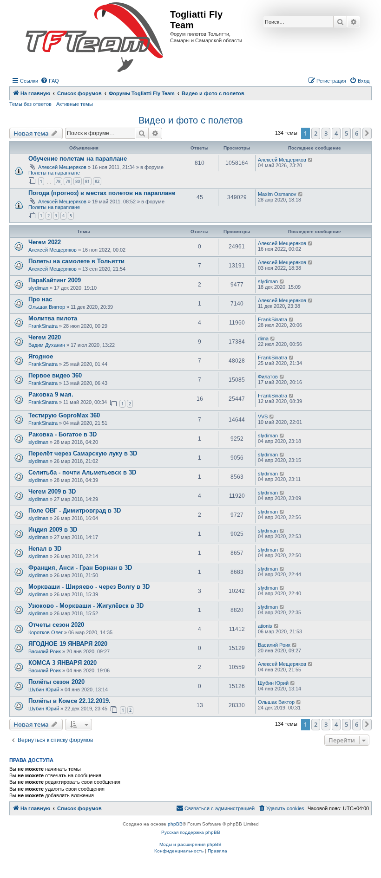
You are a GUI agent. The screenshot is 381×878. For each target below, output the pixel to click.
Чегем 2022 (44, 242)
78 (58, 181)
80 (77, 181)
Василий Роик (44, 651)
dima (263, 338)
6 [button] (356, 133)
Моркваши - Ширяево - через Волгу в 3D (89, 586)
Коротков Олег (45, 632)
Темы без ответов (30, 104)
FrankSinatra (43, 326)
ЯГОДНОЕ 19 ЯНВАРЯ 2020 (67, 643)
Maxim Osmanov (277, 194)
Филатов (268, 376)
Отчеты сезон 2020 (56, 624)
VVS (263, 416)
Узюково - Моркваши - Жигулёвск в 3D (86, 605)
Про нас (40, 299)
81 (87, 181)
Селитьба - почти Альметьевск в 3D (82, 472)
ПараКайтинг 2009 (54, 280)
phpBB (175, 823)
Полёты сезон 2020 (56, 681)
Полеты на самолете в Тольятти (76, 261)
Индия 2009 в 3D (52, 529)
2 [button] (315, 133)
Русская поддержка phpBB (190, 832)
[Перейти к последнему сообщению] (311, 160)
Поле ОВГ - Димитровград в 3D (74, 510)
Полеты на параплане (54, 173)
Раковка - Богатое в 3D (62, 434)
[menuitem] (49, 80)
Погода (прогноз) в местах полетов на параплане (101, 192)
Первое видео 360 (55, 375)
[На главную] (94, 37)
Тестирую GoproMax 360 (64, 415)
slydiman (38, 288)
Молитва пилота (52, 318)
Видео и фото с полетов (190, 120)
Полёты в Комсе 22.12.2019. (69, 700)
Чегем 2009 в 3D (52, 491)
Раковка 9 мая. (50, 394)
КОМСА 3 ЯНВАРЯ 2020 (62, 662)
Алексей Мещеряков (62, 167)
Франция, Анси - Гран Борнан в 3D (80, 567)
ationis (265, 626)
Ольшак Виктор (46, 307)
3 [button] (326, 133)
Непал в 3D (44, 548)
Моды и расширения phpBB (190, 844)
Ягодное (40, 356)
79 (68, 181)
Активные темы (74, 104)
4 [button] (336, 133)
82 (97, 181)
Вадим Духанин (46, 345)
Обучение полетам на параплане (77, 158)
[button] (367, 133)
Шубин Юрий (43, 689)
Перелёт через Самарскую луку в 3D (82, 453)
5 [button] (346, 133)
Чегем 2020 (44, 337)
